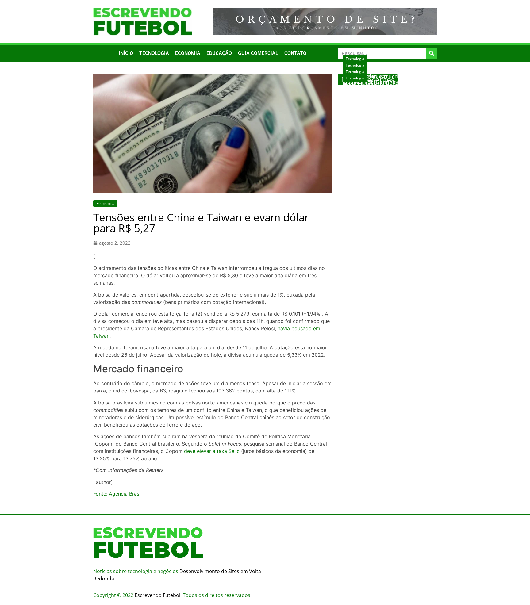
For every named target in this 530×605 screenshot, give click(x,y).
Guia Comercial (258, 53)
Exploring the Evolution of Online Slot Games (386, 92)
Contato (295, 53)
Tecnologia (154, 53)
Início (126, 53)
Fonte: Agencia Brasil (117, 494)
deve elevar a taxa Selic (212, 451)
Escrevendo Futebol (157, 595)
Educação (219, 53)
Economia (187, 53)
